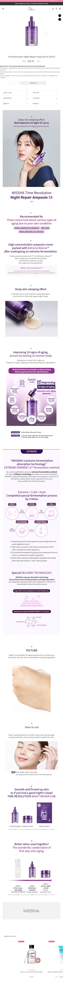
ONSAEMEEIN (31, 970)
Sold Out (33, 83)
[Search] (56, 8)
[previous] (17, 33)
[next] (46, 33)
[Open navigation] (3, 8)
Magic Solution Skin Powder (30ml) (31, 972)
